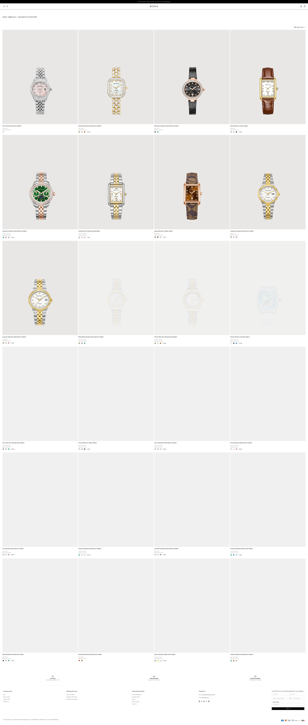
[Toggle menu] (4, 6)
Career (133, 709)
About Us (134, 713)
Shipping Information (71, 706)
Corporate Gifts (135, 706)
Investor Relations (136, 704)
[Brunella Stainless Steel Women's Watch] (116, 605)
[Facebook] (199, 711)
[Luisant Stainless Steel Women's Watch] (268, 605)
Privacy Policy (135, 711)
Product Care (6, 709)
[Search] (7, 6)
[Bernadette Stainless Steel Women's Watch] (116, 288)
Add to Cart (12, 678)
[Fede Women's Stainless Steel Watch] (116, 182)
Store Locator (6, 706)
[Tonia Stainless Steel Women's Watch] (268, 394)
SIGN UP (288, 718)
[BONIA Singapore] (154, 6)
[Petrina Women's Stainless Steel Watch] (192, 288)
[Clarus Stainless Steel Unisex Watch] (192, 605)
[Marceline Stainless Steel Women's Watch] (192, 77)
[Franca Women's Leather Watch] (116, 394)
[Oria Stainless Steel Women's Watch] (40, 499)
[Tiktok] (206, 711)
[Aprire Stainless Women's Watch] (40, 77)
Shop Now (168, 2)
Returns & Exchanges (71, 709)
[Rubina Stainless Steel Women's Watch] (116, 499)
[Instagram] (201, 711)
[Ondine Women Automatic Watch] (268, 288)
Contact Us (6, 711)
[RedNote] (208, 711)
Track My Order (70, 704)
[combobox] (291, 708)
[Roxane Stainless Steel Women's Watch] (116, 77)
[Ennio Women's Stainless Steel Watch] (40, 394)
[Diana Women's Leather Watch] (268, 77)
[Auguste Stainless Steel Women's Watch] (268, 182)
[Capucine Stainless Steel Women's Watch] (40, 182)
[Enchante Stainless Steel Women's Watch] (192, 499)
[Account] (300, 6)
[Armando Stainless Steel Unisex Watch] (268, 499)
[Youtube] (204, 711)
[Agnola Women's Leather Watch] (192, 182)
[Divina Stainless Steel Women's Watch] (192, 394)
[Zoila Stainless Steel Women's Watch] (40, 605)
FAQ (4, 704)
